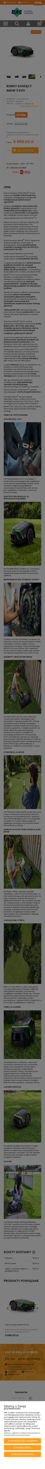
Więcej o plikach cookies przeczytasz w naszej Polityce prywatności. (22, 1433)
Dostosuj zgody (22, 1447)
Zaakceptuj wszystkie (22, 1454)
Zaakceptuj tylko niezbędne (23, 1440)
